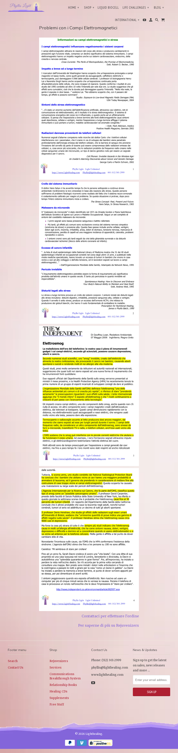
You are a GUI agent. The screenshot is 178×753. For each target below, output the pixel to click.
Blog (159, 7)
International (127, 20)
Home (73, 7)
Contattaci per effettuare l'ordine (110, 616)
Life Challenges (136, 7)
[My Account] (151, 21)
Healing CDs (58, 691)
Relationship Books (63, 685)
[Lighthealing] (26, 6)
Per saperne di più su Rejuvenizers (107, 625)
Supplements (59, 698)
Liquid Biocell (108, 8)
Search (13, 661)
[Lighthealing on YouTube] (145, 21)
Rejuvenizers (58, 661)
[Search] (157, 21)
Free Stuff (56, 704)
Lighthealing (94, 733)
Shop (89, 7)
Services (55, 667)
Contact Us (15, 667)
